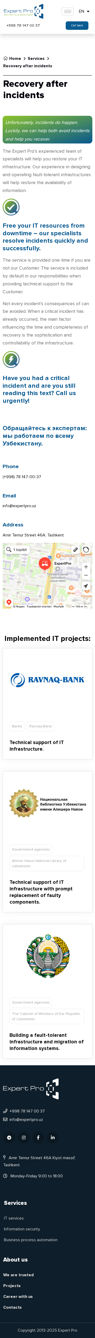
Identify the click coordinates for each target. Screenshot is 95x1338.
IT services (14, 1218)
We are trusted (18, 1275)
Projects (12, 1285)
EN (81, 11)
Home (15, 58)
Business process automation (31, 1240)
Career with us (18, 1296)
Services (36, 58)
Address (13, 524)
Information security (22, 1229)
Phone (11, 466)
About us (15, 1259)
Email (9, 495)
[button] (77, 25)
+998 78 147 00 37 (23, 25)
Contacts (12, 1307)
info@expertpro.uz (26, 1119)
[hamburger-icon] (68, 11)
